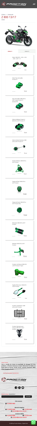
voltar (3, 20)
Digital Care (25, 423)
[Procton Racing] (13, 4)
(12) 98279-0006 (11, 415)
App (4, 373)
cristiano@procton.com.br (19, 417)
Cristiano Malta (19, 414)
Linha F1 (10, 51)
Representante (16, 373)
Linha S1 (27, 51)
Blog (6, 373)
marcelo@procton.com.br (19, 411)
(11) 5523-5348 (28, 409)
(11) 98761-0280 (11, 409)
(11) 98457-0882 (11, 403)
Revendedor (10, 373)
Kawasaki (10, 14)
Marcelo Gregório (19, 407)
